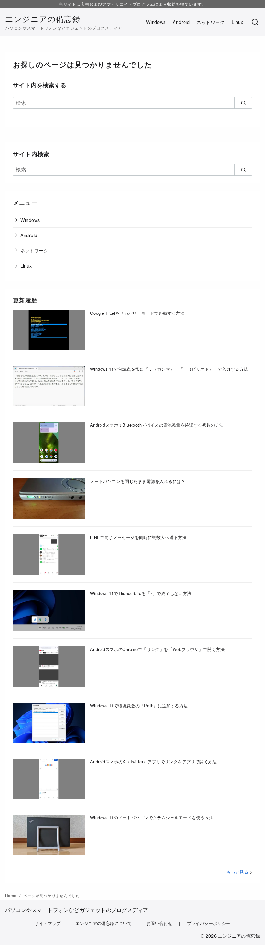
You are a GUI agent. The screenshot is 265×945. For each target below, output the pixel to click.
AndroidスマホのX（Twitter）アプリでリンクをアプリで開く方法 (153, 761)
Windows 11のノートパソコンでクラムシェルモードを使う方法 (151, 817)
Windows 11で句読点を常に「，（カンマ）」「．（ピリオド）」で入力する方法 (169, 369)
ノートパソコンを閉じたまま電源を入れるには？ (138, 481)
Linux (237, 21)
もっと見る (237, 872)
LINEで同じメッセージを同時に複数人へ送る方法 (138, 537)
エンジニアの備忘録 (42, 18)
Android (181, 21)
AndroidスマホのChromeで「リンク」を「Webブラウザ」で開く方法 (157, 649)
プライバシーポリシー (208, 923)
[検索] (255, 22)
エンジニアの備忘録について (103, 923)
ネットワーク (211, 21)
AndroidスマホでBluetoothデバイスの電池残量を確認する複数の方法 (157, 425)
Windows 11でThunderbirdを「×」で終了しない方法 (141, 593)
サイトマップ (47, 923)
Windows (156, 21)
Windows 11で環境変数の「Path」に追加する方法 (139, 705)
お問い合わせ (159, 923)
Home (11, 895)
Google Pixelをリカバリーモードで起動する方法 (137, 313)
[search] (243, 103)
